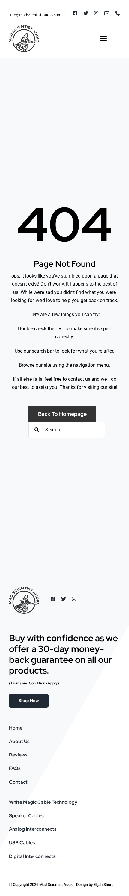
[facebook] (75, 13)
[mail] (106, 13)
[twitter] (85, 13)
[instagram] (96, 13)
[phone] (117, 13)
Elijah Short (103, 884)
